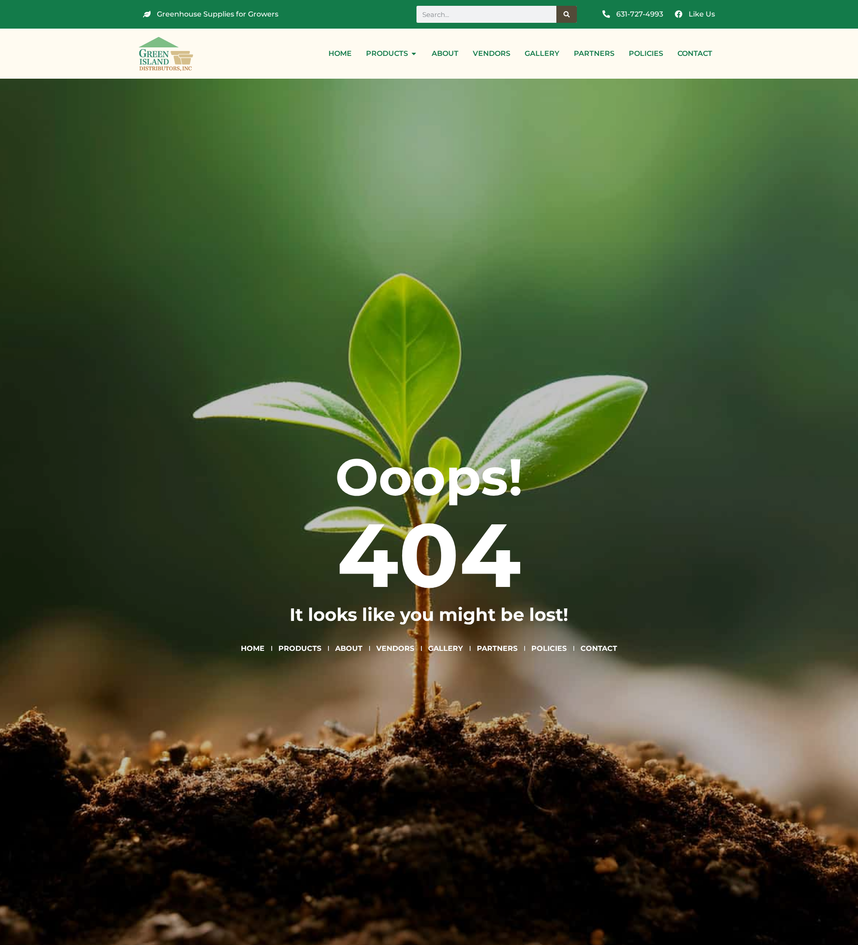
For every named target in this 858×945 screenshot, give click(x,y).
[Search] (566, 14)
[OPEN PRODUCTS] (413, 53)
